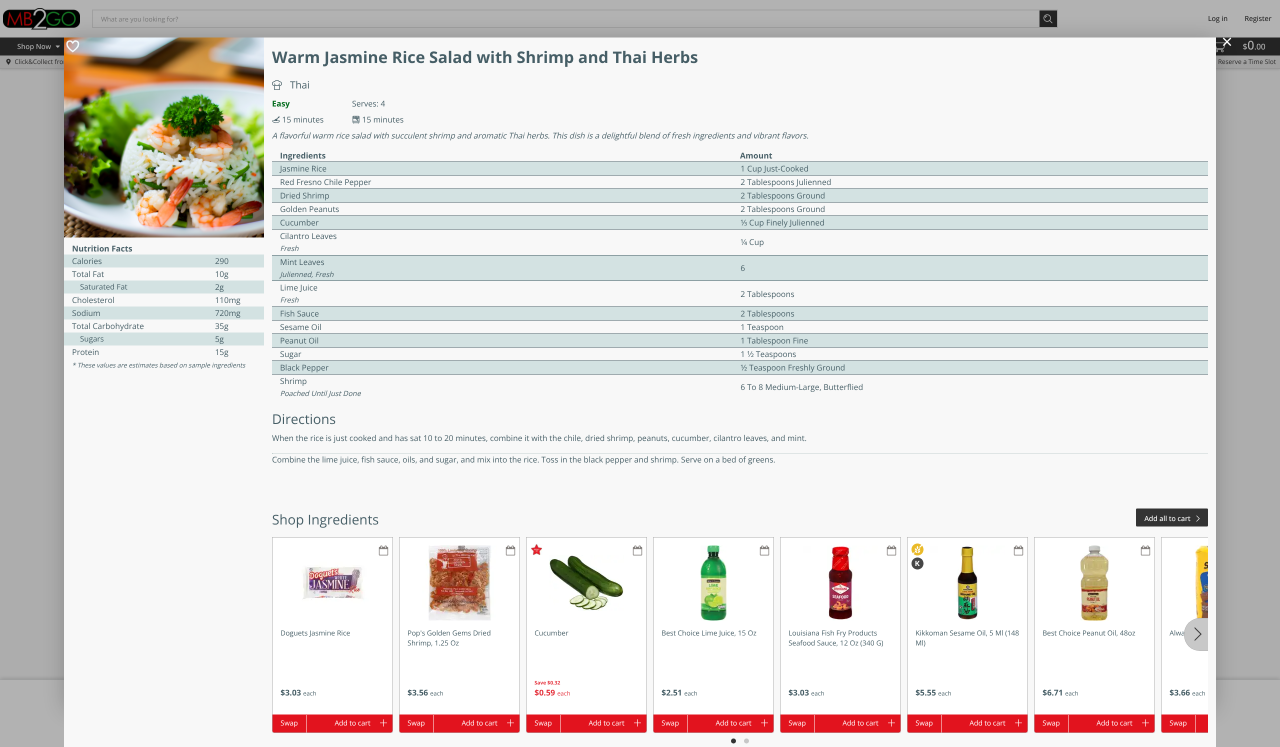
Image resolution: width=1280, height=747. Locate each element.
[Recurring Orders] (384, 551)
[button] (332, 626)
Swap (289, 723)
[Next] (1196, 634)
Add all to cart (1167, 519)
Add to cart (352, 723)
